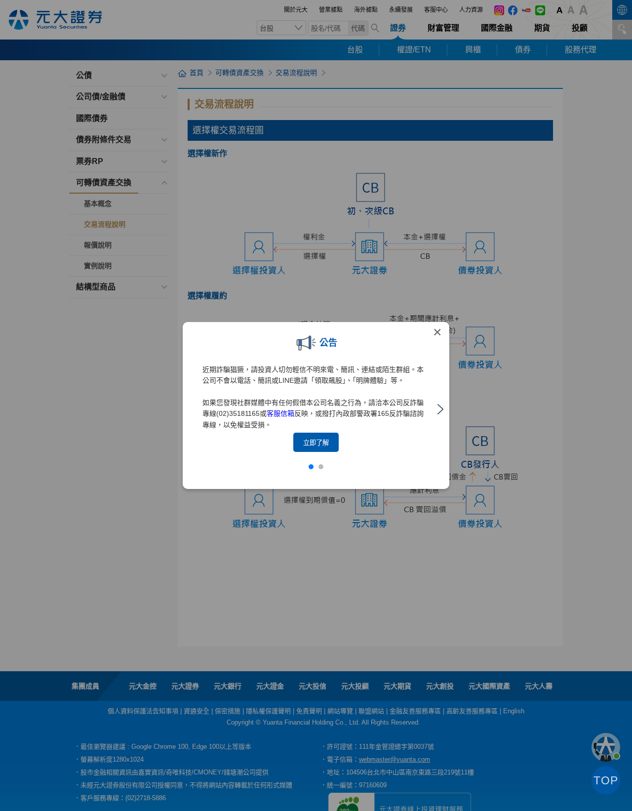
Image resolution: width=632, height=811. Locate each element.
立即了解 (316, 442)
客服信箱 (280, 413)
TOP (605, 780)
